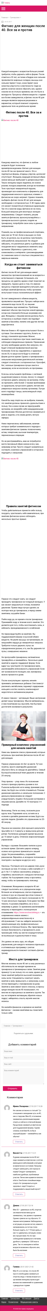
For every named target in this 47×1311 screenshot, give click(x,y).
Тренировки (15, 1298)
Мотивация (26, 1298)
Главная (4, 1298)
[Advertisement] (23, 51)
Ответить (19, 1142)
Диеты (36, 1298)
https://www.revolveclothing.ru (26, 912)
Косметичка (13, 1302)
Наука (3, 1302)
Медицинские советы (29, 1302)
